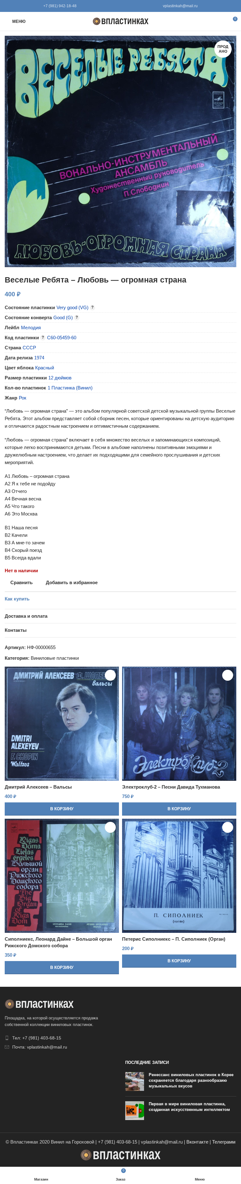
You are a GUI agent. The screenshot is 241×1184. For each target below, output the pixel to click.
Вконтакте (197, 1141)
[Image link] (39, 1003)
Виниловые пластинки (55, 658)
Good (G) (63, 317)
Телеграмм (223, 1141)
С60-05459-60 (61, 337)
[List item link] (60, 1037)
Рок (22, 397)
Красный (44, 367)
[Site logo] (121, 21)
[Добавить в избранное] (110, 675)
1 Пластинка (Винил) (70, 387)
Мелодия (31, 327)
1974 (39, 357)
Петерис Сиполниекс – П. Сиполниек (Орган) (173, 939)
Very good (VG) (72, 307)
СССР (29, 347)
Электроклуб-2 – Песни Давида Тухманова (171, 787)
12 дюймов (60, 377)
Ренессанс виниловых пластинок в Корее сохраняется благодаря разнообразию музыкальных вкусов (191, 1080)
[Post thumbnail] (134, 1082)
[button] (62, 809)
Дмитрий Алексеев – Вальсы (38, 787)
